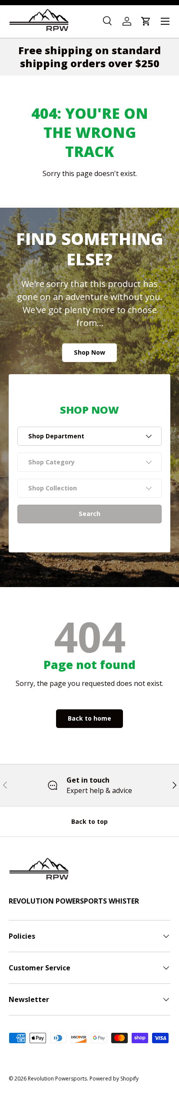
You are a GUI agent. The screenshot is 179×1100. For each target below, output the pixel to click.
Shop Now (89, 352)
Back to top (89, 821)
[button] (146, 21)
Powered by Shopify (114, 1078)
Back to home (89, 718)
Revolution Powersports (57, 1078)
